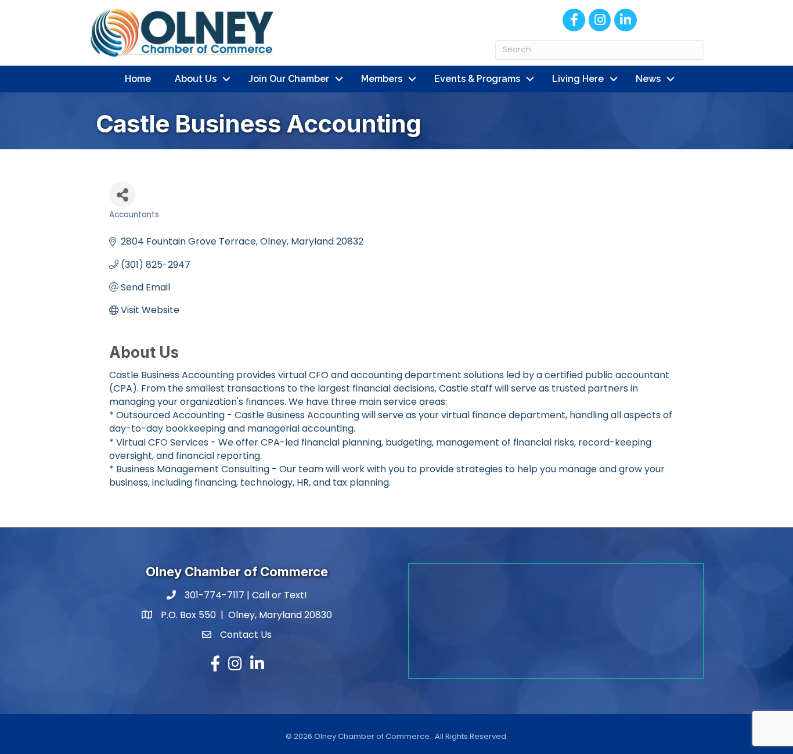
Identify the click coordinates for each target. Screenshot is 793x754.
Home (138, 78)
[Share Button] (122, 194)
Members (381, 78)
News (648, 78)
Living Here (578, 78)
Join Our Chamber (288, 78)
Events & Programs (477, 78)
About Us (196, 78)
